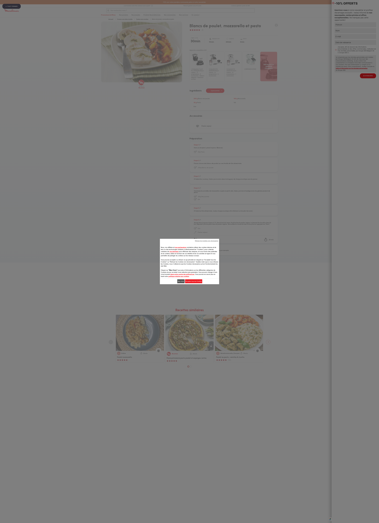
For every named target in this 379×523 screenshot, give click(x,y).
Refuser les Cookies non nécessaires (206, 241)
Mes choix (181, 281)
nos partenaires (180, 247)
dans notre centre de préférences (182, 274)
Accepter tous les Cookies (194, 281)
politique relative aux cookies (178, 276)
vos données (174, 251)
